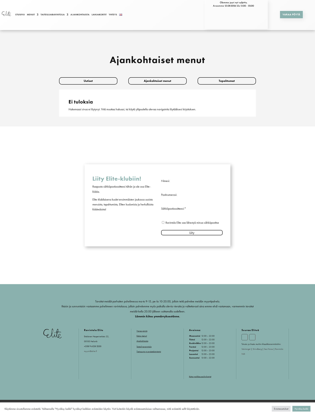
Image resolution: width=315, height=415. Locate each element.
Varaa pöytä (291, 14)
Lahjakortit (99, 14)
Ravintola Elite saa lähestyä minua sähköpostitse (192, 223)
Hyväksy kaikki (301, 408)
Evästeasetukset (281, 408)
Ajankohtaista (80, 14)
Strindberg (257, 349)
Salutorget (246, 349)
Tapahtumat (227, 81)
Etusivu (20, 14)
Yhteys (113, 14)
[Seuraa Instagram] (252, 337)
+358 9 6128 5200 (92, 346)
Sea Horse (268, 349)
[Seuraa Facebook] (245, 337)
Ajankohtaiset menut (157, 81)
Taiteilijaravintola (53, 14)
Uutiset (88, 81)
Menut (31, 14)
